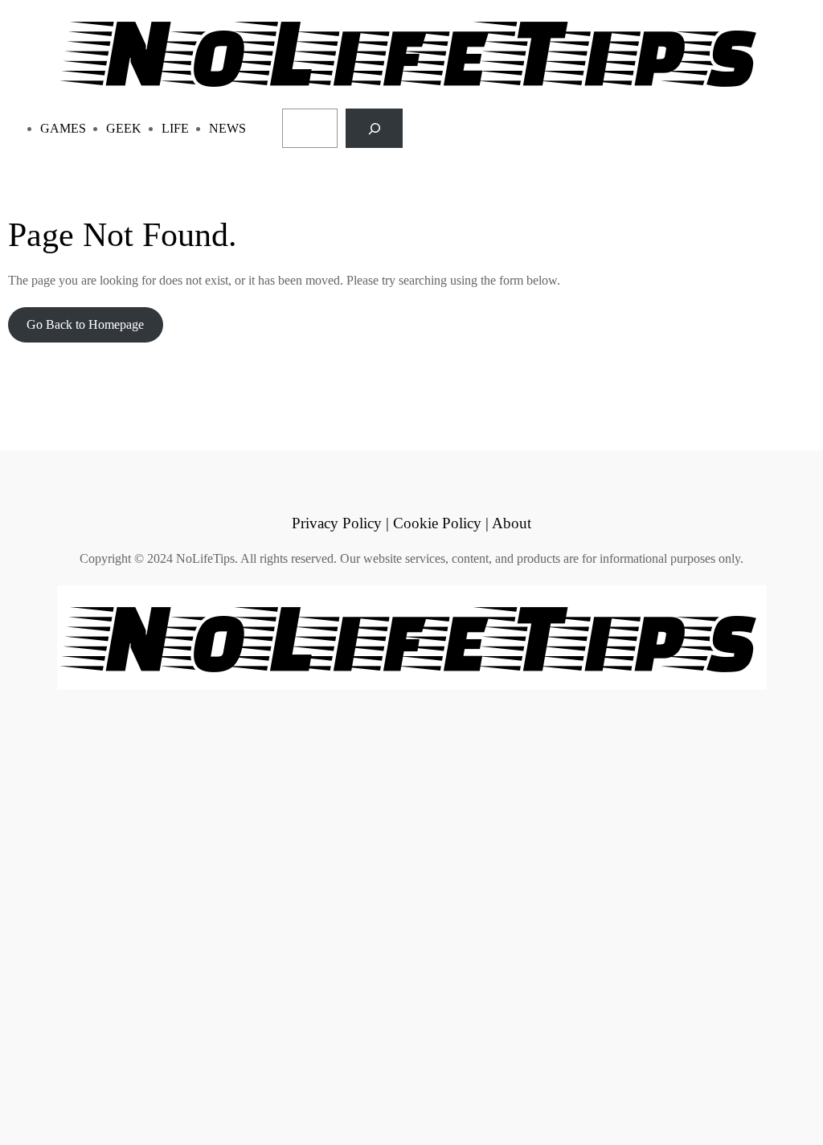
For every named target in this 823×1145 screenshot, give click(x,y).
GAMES (63, 128)
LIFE (175, 128)
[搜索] (374, 128)
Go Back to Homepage (85, 324)
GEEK (123, 128)
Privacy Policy (337, 523)
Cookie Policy (437, 523)
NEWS (227, 128)
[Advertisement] (411, 915)
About (511, 523)
